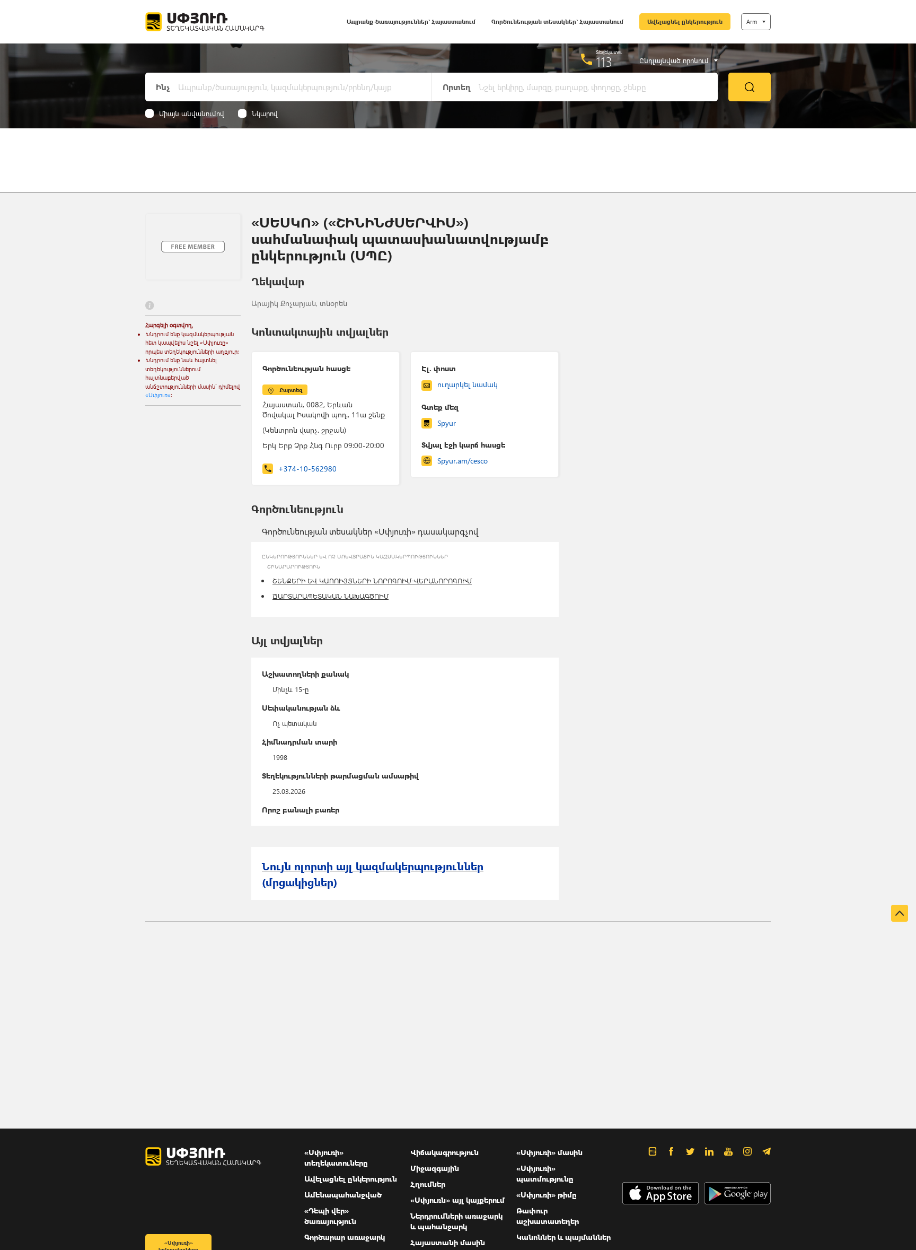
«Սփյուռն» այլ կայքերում (457, 1200)
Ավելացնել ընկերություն (685, 21)
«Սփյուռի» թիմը (546, 1195)
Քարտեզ (290, 390)
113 (604, 61)
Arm (751, 21)
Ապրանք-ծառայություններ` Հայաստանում (411, 21)
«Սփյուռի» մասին (549, 1152)
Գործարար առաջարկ (344, 1237)
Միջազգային (434, 1168)
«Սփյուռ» (158, 394)
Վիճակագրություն (444, 1152)
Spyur (446, 423)
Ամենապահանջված (343, 1195)
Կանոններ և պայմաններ (563, 1237)
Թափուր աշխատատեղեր (547, 1215)
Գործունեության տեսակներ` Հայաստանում (557, 21)
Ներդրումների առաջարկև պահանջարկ (456, 1221)
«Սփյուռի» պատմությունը (545, 1173)
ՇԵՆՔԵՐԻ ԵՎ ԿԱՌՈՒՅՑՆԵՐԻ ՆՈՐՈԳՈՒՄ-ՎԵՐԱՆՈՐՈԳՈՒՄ (372, 580)
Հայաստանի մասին (447, 1242)
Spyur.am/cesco (462, 461)
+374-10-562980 (307, 469)
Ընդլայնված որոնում (674, 60)
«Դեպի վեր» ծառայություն (330, 1215)
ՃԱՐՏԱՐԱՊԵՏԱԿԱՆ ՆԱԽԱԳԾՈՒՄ (330, 595)
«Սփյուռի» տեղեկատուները (336, 1157)
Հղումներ (427, 1184)
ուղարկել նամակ (467, 384)
